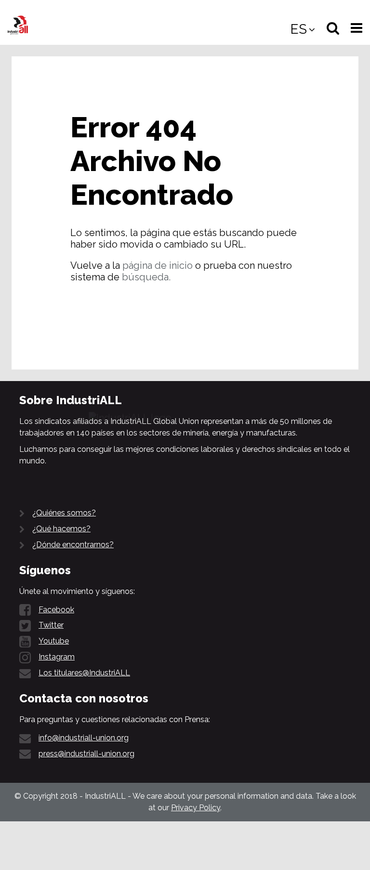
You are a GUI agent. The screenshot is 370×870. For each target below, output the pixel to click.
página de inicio (157, 265)
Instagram (57, 656)
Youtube (54, 641)
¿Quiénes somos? (64, 512)
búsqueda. (146, 277)
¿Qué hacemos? (61, 528)
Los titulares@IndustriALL (84, 672)
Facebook (56, 609)
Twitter (51, 625)
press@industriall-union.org (86, 753)
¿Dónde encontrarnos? (73, 544)
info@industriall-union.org (84, 737)
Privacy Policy (195, 807)
